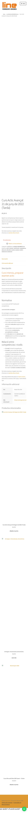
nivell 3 (21, 250)
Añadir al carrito (14, 531)
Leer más (14, 657)
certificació (16, 248)
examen (17, 250)
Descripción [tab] (5, 259)
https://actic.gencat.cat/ (20, 400)
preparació (4, 251)
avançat (11, 248)
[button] (24, 809)
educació (4, 250)
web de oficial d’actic (14, 233)
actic (7, 248)
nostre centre (21, 376)
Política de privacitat (7, 802)
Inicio (4, 14)
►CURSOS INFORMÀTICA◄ (12, 14)
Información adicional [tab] (7, 263)
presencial (9, 251)
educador (8, 250)
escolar (13, 250)
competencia (23, 248)
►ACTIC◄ (9, 246)
